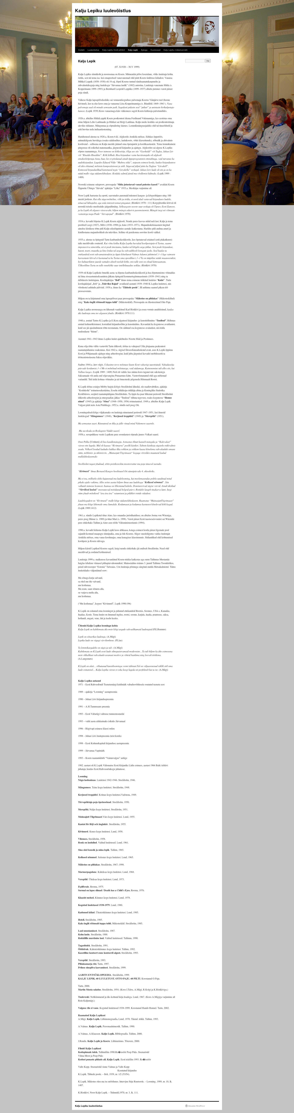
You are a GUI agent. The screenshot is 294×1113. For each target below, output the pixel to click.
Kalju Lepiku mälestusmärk (176, 49)
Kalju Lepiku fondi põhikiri (113, 49)
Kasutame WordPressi (196, 1106)
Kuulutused (155, 49)
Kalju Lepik (133, 49)
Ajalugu (144, 49)
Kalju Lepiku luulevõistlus (103, 10)
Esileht (81, 49)
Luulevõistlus (93, 49)
